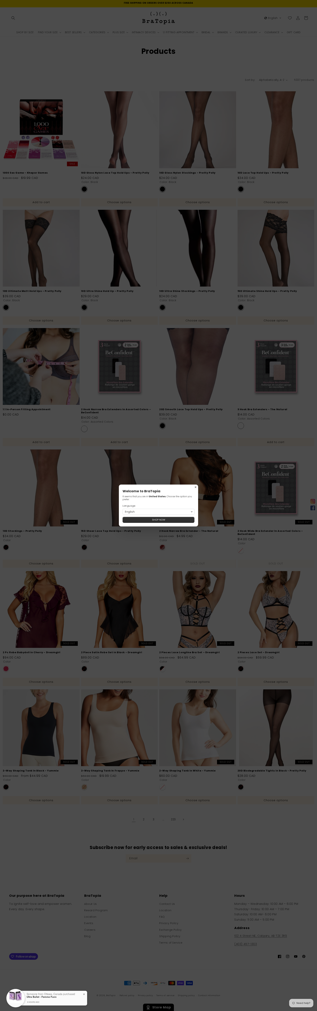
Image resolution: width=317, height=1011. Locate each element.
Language (129, 505)
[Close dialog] (195, 487)
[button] (158, 512)
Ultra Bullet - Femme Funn (42, 996)
